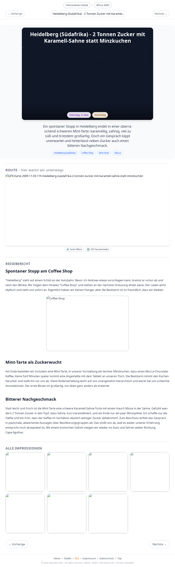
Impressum (89, 558)
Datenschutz (106, 558)
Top (119, 558)
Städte (67, 558)
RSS (77, 558)
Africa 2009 (102, 5)
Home (57, 558)
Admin (87, 562)
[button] (87, 210)
